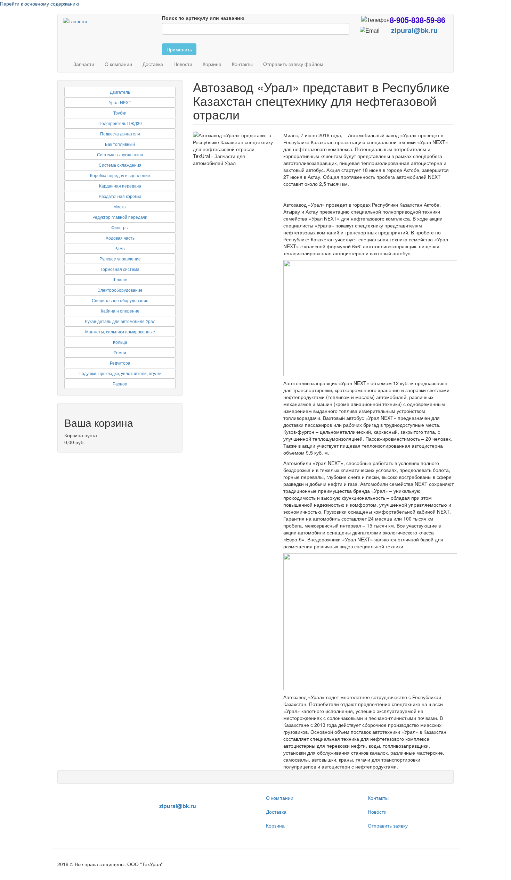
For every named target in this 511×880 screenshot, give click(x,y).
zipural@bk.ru (414, 30)
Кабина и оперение (120, 311)
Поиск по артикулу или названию (203, 17)
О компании (118, 63)
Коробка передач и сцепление (120, 175)
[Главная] (77, 21)
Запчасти (83, 63)
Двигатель (120, 92)
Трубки (120, 113)
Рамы (119, 248)
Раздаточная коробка (120, 196)
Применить (179, 49)
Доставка (153, 63)
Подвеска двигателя (120, 133)
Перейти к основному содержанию (39, 3)
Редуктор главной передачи (119, 217)
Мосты (120, 206)
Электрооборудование (120, 290)
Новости (182, 63)
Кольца (120, 342)
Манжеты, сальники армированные (120, 331)
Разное (120, 384)
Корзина (212, 63)
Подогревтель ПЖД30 (120, 123)
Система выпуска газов (120, 154)
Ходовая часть (120, 238)
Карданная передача (120, 186)
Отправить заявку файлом (293, 63)
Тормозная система (119, 269)
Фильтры (120, 227)
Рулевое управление (120, 258)
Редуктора (120, 363)
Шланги (120, 279)
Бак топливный (120, 144)
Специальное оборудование (120, 300)
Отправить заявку (388, 825)
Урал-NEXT (120, 102)
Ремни (120, 352)
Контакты (242, 63)
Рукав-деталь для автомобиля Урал (120, 321)
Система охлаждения (120, 165)
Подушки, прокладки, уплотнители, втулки (120, 373)
